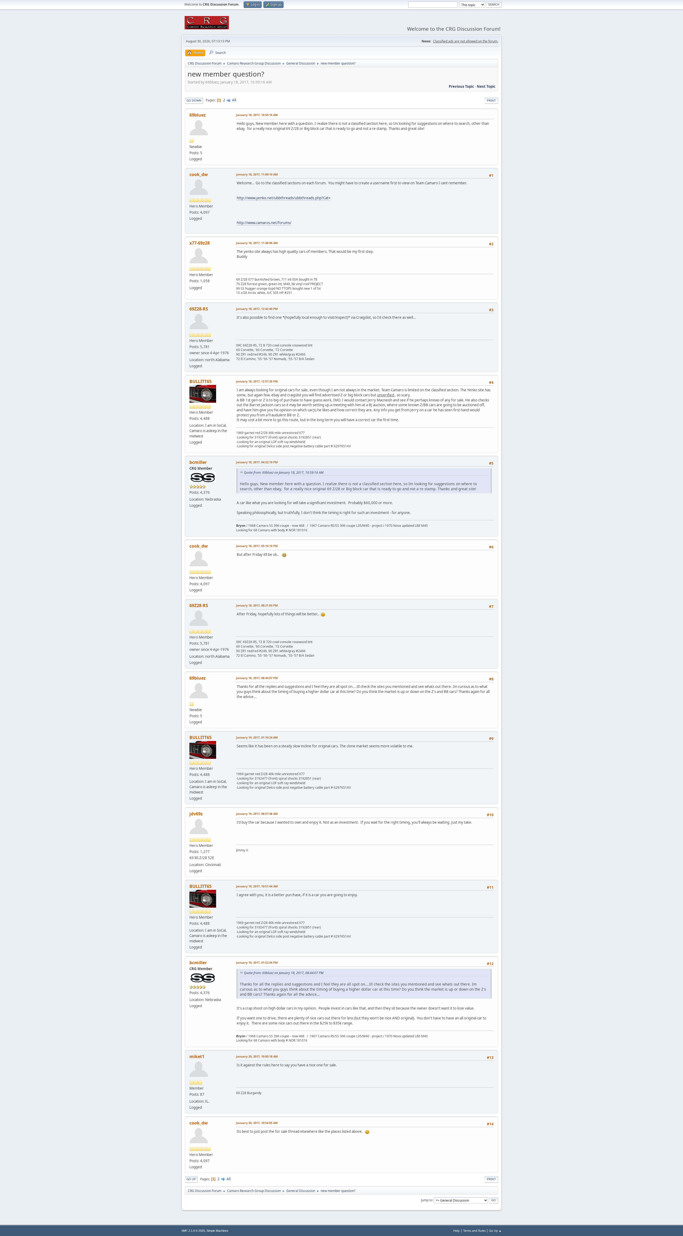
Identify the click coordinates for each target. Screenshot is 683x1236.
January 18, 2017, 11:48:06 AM (257, 243)
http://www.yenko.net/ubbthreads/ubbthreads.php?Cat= (284, 198)
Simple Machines (217, 1230)
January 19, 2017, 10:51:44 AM (257, 886)
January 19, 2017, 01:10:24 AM (257, 737)
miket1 (196, 1056)
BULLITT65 (200, 381)
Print (491, 100)
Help (456, 1231)
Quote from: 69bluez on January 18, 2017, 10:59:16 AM (283, 472)
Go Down (193, 100)
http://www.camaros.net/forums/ (264, 222)
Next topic (486, 86)
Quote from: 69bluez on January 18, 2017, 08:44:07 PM (283, 973)
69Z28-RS (198, 309)
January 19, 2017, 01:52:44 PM (257, 962)
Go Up (191, 1179)
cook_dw (198, 174)
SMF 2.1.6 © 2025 (193, 1230)
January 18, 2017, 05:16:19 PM (257, 546)
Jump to (426, 1200)
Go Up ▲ (495, 1231)
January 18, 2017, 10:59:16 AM (257, 115)
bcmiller (198, 462)
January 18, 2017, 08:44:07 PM (257, 678)
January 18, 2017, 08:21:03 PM (257, 605)
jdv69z (196, 814)
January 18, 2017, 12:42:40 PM (257, 309)
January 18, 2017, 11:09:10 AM (257, 174)
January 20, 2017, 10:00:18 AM (257, 1056)
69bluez (197, 115)
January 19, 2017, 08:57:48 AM (257, 814)
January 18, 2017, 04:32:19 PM (257, 462)
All (234, 100)
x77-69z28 (199, 243)
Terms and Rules (474, 1231)
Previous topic (461, 86)
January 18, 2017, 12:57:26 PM (257, 381)
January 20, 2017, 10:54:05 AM (257, 1123)
